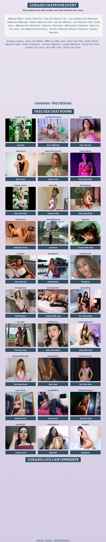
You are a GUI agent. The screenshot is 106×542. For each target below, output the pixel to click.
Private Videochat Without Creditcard (68, 29)
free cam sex (85, 145)
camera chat (53, 213)
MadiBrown (20, 219)
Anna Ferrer (20, 390)
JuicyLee (20, 253)
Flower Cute (20, 116)
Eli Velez (20, 321)
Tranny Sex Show (72, 47)
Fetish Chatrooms (31, 44)
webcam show (20, 247)
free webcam (20, 281)
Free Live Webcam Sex (55, 18)
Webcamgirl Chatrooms (76, 25)
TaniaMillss (85, 287)
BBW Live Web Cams (55, 41)
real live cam (85, 418)
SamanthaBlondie (20, 356)
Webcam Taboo (15, 18)
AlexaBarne (53, 253)
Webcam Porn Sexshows (27, 25)
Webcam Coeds (13, 44)
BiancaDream (85, 116)
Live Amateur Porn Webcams (83, 18)
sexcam (20, 145)
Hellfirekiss (53, 321)
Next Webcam (61, 103)
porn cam (20, 179)
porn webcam (53, 145)
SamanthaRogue (85, 390)
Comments (42, 103)
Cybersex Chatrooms (52, 25)
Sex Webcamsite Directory (34, 29)
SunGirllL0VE (53, 390)
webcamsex (20, 315)
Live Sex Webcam (62, 22)
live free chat (85, 384)
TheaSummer (20, 287)
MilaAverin (20, 151)
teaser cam (53, 179)
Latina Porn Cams (91, 44)
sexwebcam (53, 281)
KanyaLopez (85, 185)
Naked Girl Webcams (17, 22)
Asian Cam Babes (34, 41)
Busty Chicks (91, 41)
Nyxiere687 (20, 424)
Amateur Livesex (15, 41)
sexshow (53, 247)
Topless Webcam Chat (41, 22)
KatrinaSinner (53, 287)
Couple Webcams (71, 44)
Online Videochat (33, 18)
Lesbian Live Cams (34, 47)
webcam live (20, 418)
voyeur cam (20, 452)
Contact (49, 540)
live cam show (85, 213)
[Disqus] (53, 497)
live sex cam (20, 350)
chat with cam (85, 350)
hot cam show (85, 179)
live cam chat (20, 213)
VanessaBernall (85, 321)
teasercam (53, 418)
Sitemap (40, 540)
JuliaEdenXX (53, 356)
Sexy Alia (53, 185)
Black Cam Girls (75, 41)
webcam (53, 452)
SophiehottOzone (53, 116)
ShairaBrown (85, 253)
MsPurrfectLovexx (53, 151)
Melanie (85, 219)
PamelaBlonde (53, 219)
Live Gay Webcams (51, 44)
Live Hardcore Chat (83, 22)
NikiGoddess (85, 151)
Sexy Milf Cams (54, 47)
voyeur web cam (85, 247)
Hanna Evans (20, 185)
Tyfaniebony (53, 424)
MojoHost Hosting (62, 540)
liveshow (85, 281)
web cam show (53, 350)
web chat (53, 384)
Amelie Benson (85, 356)
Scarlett (85, 424)
